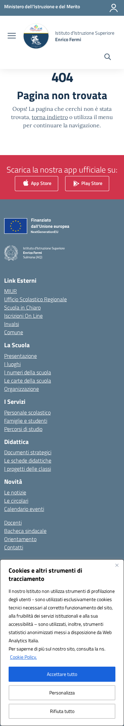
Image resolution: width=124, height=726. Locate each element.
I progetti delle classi (27, 469)
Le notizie (15, 492)
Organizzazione (21, 389)
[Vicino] (117, 565)
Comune (13, 332)
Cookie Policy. (23, 656)
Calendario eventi (24, 509)
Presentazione (20, 356)
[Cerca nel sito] (107, 57)
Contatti (13, 547)
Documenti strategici (27, 452)
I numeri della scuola (27, 372)
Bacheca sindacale (25, 531)
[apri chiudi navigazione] (12, 36)
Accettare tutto (62, 674)
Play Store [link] (91, 183)
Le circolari (16, 500)
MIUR (10, 291)
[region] (62, 642)
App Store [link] (40, 183)
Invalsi (11, 324)
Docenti (13, 522)
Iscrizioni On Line (23, 316)
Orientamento (20, 539)
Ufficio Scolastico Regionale (35, 299)
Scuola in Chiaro (22, 307)
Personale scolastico (27, 412)
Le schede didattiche (27, 460)
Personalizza (62, 692)
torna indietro (50, 117)
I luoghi (12, 364)
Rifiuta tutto (62, 711)
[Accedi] (113, 7)
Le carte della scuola (27, 380)
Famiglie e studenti (25, 421)
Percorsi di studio (23, 429)
